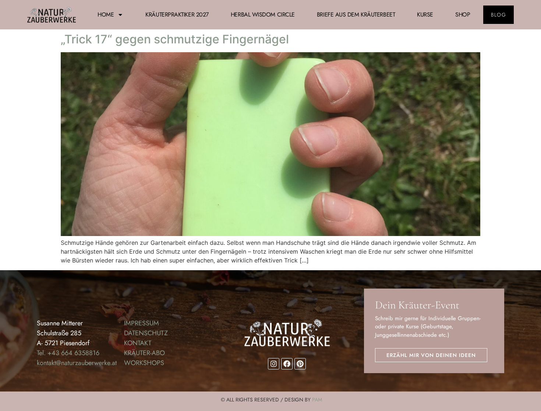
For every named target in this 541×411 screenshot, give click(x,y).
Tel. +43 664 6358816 (68, 353)
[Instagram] (273, 363)
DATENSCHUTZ (146, 333)
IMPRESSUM (141, 323)
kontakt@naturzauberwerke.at (77, 363)
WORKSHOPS (144, 363)
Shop (462, 14)
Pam (317, 399)
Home (106, 14)
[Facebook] (287, 363)
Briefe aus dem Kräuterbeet (356, 14)
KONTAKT (137, 343)
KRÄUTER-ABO (144, 353)
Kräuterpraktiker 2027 (177, 14)
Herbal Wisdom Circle (263, 14)
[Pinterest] (300, 363)
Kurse (425, 14)
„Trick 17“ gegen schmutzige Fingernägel (175, 39)
